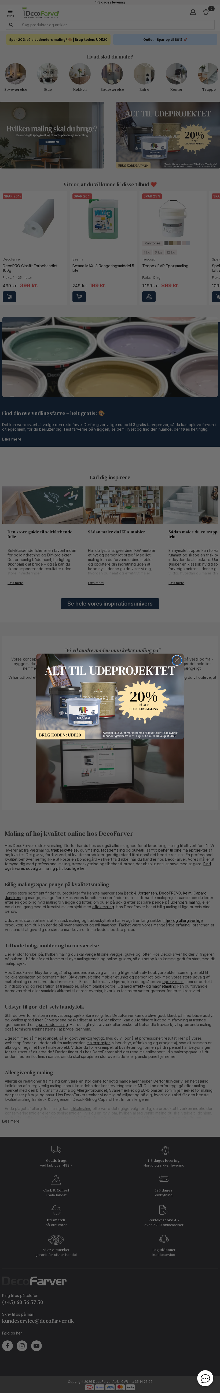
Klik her (110, 696)
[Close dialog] (177, 660)
